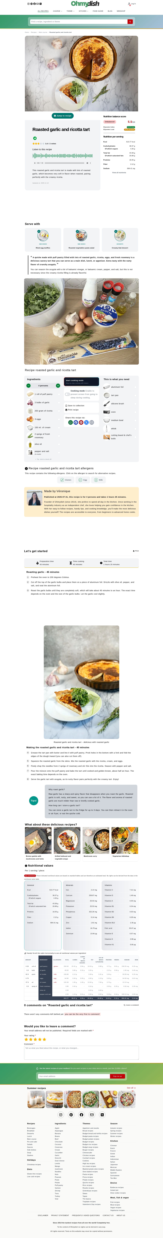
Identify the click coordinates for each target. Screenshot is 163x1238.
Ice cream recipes (89, 1166)
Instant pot (114, 1190)
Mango (57, 1166)
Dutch (112, 1148)
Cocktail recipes (89, 1158)
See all (130, 1088)
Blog (110, 11)
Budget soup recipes (90, 1147)
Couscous (58, 1147)
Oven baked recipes (90, 1171)
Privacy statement (60, 1215)
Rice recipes (87, 1185)
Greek (112, 1153)
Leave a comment (132, 1005)
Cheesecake (87, 1152)
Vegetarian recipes (117, 1210)
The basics (87, 1199)
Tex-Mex (113, 1178)
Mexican (113, 1167)
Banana (58, 1133)
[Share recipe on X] (86, 422)
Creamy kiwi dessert (120, 248)
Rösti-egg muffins (43, 248)
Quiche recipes (88, 1182)
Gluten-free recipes (34, 1174)
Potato (57, 1182)
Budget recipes (88, 1142)
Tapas (85, 1196)
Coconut (58, 1144)
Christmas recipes (34, 1164)
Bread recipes (88, 1131)
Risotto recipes (88, 1188)
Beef (56, 1139)
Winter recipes (115, 1136)
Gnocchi (58, 1158)
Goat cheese (59, 1161)
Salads (29, 1144)
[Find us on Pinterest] (31, 3)
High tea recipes (89, 1163)
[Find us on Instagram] (28, 3)
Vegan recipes (115, 1207)
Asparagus (59, 1131)
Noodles (58, 1171)
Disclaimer (43, 1215)
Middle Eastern (116, 1170)
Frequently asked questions (86, 1215)
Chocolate (59, 1142)
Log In (133, 4)
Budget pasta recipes (91, 1136)
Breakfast (30, 1131)
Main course (43, 32)
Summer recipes (116, 1133)
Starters (30, 1155)
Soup (29, 1152)
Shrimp (57, 1191)
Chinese (113, 1145)
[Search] (130, 21)
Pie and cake (32, 1142)
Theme (70, 11)
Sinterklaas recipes (90, 1191)
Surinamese (114, 1175)
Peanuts (58, 1177)
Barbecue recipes (117, 1187)
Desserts (30, 1133)
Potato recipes (88, 1180)
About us (121, 1215)
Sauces (30, 1147)
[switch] (67, 394)
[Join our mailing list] (37, 3)
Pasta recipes (88, 1174)
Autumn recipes (116, 1128)
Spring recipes (115, 1131)
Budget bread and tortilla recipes (95, 1133)
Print (137, 551)
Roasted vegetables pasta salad (81, 248)
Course (56, 11)
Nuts (56, 1174)
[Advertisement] (80, 206)
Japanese (114, 1164)
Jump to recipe (64, 116)
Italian (112, 1162)
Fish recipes (115, 1202)
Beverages (31, 1128)
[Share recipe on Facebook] (76, 422)
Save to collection (75, 406)
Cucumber (59, 1152)
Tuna (57, 1193)
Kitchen (82, 11)
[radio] (26, 1039)
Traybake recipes (89, 1201)
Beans (57, 1136)
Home (27, 32)
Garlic (57, 1155)
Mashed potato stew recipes (93, 1169)
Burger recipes (88, 1150)
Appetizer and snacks (91, 1128)
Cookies (86, 1161)
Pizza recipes (88, 1177)
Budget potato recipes (91, 1139)
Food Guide (98, 11)
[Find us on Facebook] (34, 3)
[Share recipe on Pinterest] (81, 422)
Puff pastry (59, 1185)
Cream (57, 1150)
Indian (112, 1156)
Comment (29, 1044)
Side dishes (31, 1150)
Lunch (29, 1136)
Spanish (113, 1173)
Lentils (57, 1163)
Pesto (57, 1180)
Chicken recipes (89, 1155)
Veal (56, 1199)
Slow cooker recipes (118, 1193)
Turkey (57, 1196)
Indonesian (114, 1159)
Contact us (108, 1215)
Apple (57, 1128)
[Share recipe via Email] (91, 422)
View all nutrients (119, 172)
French (113, 1151)
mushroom (59, 1169)
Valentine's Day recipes (92, 1204)
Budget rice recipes (90, 1144)
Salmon (58, 1188)
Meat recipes (115, 1205)
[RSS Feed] (40, 3)
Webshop (121, 11)
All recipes (43, 11)
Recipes (34, 32)
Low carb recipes (33, 1176)
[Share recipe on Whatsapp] (70, 422)
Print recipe (73, 410)
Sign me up (117, 1076)
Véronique (63, 491)
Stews (85, 1193)
